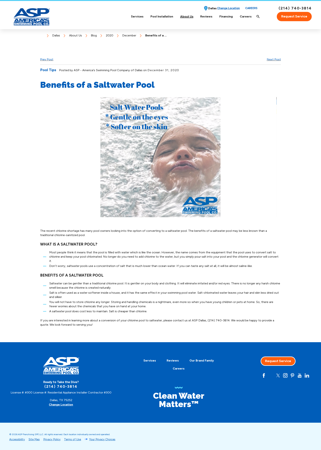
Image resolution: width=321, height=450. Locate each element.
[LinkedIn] (307, 375)
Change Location (228, 8)
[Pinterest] (292, 375)
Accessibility (17, 439)
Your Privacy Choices (102, 439)
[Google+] (256, 375)
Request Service (294, 16)
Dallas (56, 35)
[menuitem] (137, 16)
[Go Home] (43, 35)
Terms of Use (72, 439)
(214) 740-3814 (295, 8)
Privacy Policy (52, 439)
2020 (109, 35)
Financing (226, 16)
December (129, 35)
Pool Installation (161, 16)
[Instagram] (285, 375)
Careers (251, 8)
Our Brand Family (201, 360)
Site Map (34, 439)
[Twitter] (278, 375)
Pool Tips (48, 70)
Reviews (206, 16)
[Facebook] (264, 375)
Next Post (274, 59)
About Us (186, 16)
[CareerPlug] (249, 375)
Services (137, 16)
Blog (94, 35)
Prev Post (46, 59)
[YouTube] (299, 375)
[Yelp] (271, 375)
